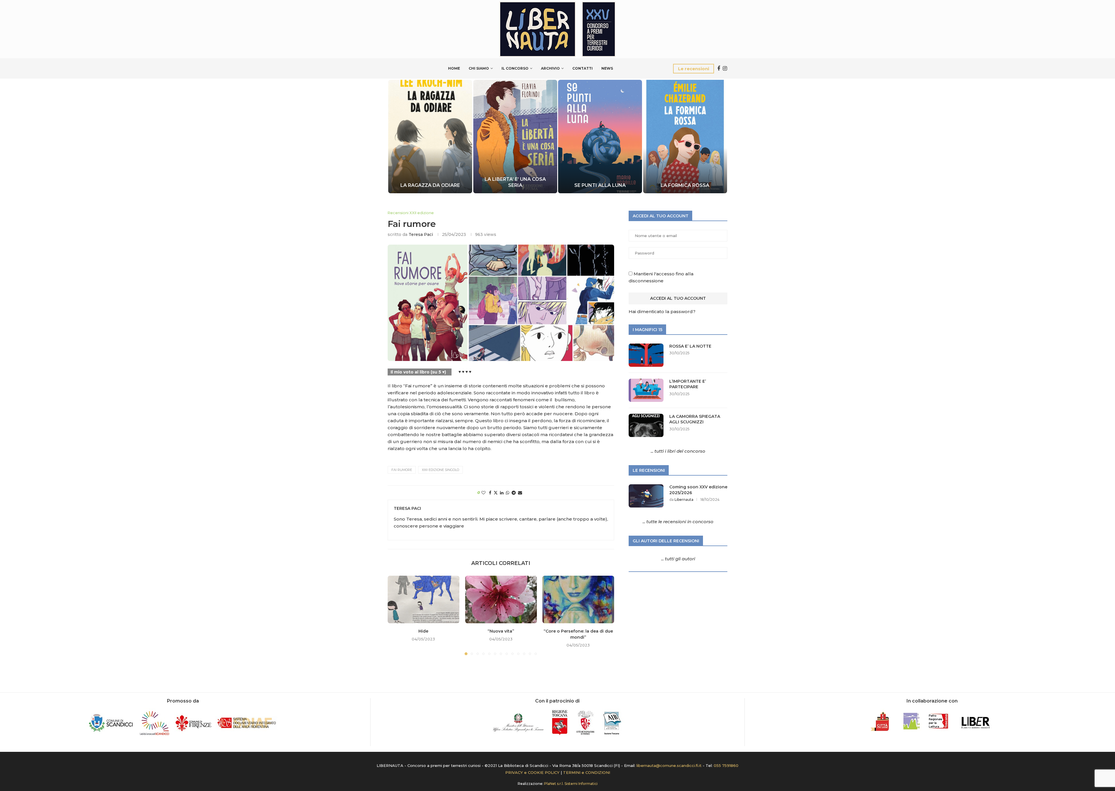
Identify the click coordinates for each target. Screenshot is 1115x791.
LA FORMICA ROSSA (685, 185)
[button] (398, 136)
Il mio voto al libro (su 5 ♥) (418, 372)
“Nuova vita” (501, 631)
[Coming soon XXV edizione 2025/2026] (646, 496)
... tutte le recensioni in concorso (678, 521)
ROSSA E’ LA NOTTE (690, 346)
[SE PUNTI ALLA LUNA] (600, 136)
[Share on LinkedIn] (501, 492)
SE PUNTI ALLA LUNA (600, 185)
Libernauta (684, 499)
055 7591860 (726, 765)
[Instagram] (724, 68)
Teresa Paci (421, 234)
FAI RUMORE (401, 470)
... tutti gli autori (678, 558)
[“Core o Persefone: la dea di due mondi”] (578, 599)
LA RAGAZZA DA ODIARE (430, 185)
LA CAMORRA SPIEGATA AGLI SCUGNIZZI (694, 419)
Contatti (582, 68)
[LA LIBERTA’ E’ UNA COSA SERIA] (515, 136)
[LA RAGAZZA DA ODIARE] (430, 136)
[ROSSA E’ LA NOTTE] (646, 355)
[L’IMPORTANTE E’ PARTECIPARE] (646, 390)
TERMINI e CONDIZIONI (586, 772)
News (607, 68)
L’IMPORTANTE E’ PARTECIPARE (687, 384)
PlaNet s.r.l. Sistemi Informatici (571, 783)
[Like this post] (483, 492)
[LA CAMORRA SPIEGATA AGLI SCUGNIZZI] (646, 425)
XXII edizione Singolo (440, 470)
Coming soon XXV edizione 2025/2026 (698, 489)
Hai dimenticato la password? (662, 311)
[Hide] (423, 599)
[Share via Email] (520, 492)
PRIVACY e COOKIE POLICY (532, 772)
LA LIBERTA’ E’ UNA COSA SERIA (515, 182)
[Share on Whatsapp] (507, 492)
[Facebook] (718, 68)
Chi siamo (479, 68)
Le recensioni (693, 68)
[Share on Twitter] (496, 492)
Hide (423, 631)
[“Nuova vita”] (501, 599)
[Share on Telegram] (514, 492)
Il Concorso (514, 68)
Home (454, 68)
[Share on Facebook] (490, 492)
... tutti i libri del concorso (678, 451)
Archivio (550, 68)
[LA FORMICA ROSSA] (685, 136)
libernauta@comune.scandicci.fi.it (669, 765)
